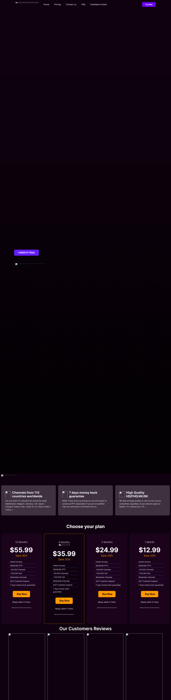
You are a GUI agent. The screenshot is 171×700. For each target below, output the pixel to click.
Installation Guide (98, 4)
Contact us (71, 4)
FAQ (83, 4)
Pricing (57, 4)
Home (46, 4)
